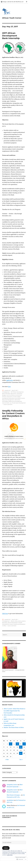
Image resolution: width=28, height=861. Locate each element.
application (9, 380)
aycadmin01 (7, 390)
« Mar (7, 759)
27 (21, 753)
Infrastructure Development (15, 401)
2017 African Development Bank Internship (11, 36)
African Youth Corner (11, 18)
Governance (9, 396)
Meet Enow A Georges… (14, 795)
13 (20, 747)
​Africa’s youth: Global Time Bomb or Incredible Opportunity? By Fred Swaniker (14, 711)
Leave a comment (8, 404)
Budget (4, 395)
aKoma (20, 621)
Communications (10, 395)
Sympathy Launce (12, 784)
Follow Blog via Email (11, 829)
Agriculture (13, 393)
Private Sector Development (19, 402)
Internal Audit (5, 402)
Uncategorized (5, 392)
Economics (19, 393)
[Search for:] (12, 634)
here (9, 386)
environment (18, 395)
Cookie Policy (10, 854)
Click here (5, 613)
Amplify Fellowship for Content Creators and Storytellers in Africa (13, 414)
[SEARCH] (24, 634)
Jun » (21, 759)
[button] (10, 691)
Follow (6, 848)
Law (10, 402)
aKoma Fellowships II (13, 622)
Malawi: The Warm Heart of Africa (14, 727)
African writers (14, 621)
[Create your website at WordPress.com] (14, 1)
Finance (4, 396)
